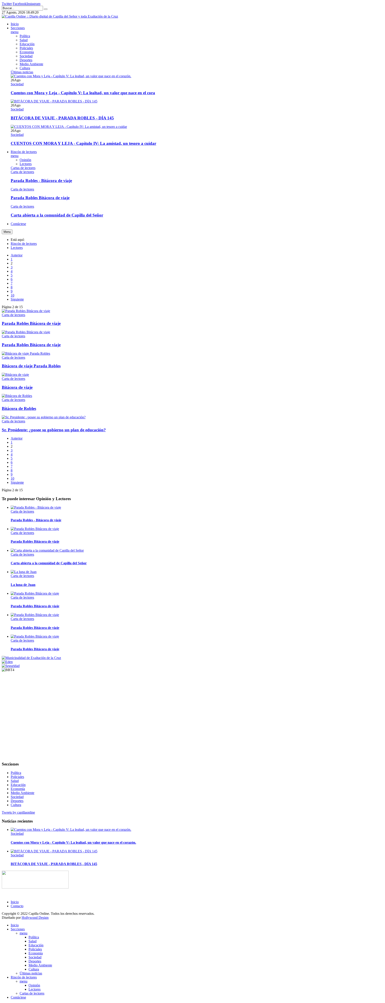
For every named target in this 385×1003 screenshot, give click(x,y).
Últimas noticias (31, 973)
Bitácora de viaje (17, 387)
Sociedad (17, 84)
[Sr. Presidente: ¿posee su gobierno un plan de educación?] (44, 417)
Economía (18, 789)
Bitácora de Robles (19, 408)
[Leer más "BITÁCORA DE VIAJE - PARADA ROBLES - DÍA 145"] (54, 101)
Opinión (34, 985)
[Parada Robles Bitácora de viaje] (26, 311)
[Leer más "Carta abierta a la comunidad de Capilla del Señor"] (47, 550)
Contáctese (18, 997)
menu (23, 933)
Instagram (33, 4)
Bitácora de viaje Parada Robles (31, 366)
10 (12, 295)
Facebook (20, 4)
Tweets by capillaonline (18, 812)
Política (16, 773)
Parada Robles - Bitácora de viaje (41, 180)
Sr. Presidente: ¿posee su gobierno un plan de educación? (54, 430)
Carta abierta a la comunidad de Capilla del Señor (57, 215)
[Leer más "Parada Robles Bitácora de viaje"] (35, 529)
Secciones (18, 929)
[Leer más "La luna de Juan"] (24, 572)
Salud (15, 781)
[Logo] (35, 887)
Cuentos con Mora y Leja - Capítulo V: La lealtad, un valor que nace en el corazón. (73, 842)
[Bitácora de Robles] (17, 396)
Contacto (17, 906)
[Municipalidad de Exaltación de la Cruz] (31, 658)
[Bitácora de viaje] (15, 375)
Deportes (17, 801)
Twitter (7, 4)
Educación (18, 785)
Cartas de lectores (32, 993)
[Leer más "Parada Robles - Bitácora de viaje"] (36, 507)
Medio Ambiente (22, 793)
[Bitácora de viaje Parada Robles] (26, 353)
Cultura (16, 805)
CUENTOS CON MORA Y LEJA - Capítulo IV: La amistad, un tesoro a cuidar (83, 143)
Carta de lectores (22, 172)
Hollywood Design (35, 917)
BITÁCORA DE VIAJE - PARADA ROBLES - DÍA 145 (62, 118)
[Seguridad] (11, 666)
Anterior (17, 255)
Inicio (15, 902)
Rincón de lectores (24, 244)
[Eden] (7, 662)
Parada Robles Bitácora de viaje (40, 197)
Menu (7, 231)
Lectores (17, 248)
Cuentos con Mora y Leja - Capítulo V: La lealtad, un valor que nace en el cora (83, 92)
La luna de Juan (23, 585)
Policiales (17, 777)
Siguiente (17, 299)
